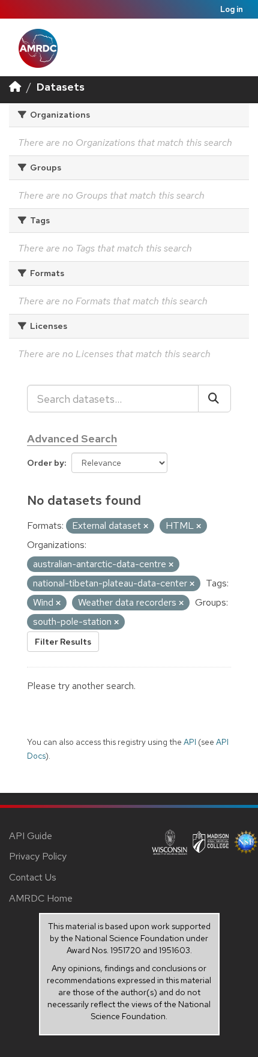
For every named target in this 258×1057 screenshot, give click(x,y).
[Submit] (214, 398)
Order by (45, 462)
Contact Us (32, 877)
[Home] (15, 87)
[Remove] (145, 526)
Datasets (61, 87)
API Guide (30, 836)
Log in (231, 9)
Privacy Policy (38, 856)
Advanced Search (72, 438)
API (190, 741)
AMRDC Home (41, 898)
